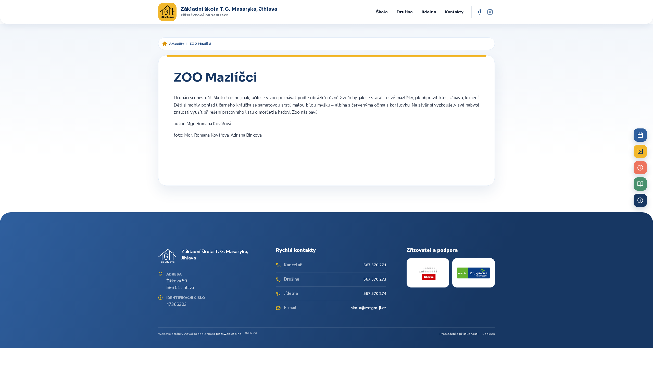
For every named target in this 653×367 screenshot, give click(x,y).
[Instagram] (490, 12)
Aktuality (176, 43)
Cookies (488, 334)
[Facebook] (479, 12)
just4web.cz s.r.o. (229, 334)
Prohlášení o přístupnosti (458, 334)
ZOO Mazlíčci (200, 43)
